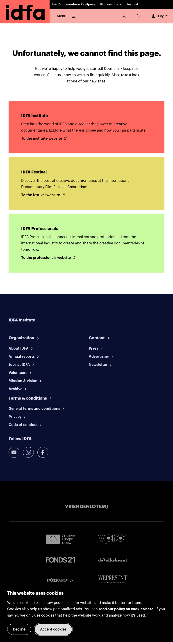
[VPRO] (112, 539)
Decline (19, 629)
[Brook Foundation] (60, 580)
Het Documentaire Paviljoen (73, 4)
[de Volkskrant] (112, 560)
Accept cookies (53, 629)
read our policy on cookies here (126, 609)
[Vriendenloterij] (86, 507)
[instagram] (28, 452)
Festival (132, 4)
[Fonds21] (60, 560)
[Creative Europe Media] (60, 539)
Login (163, 16)
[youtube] (14, 452)
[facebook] (42, 452)
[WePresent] (112, 580)
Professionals (110, 4)
